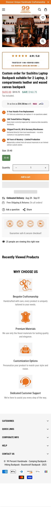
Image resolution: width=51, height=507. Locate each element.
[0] (45, 9)
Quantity (6, 167)
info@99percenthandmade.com (16, 505)
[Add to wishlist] (43, 17)
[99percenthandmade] (25, 9)
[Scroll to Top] (46, 492)
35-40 (6, 157)
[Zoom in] (43, 41)
